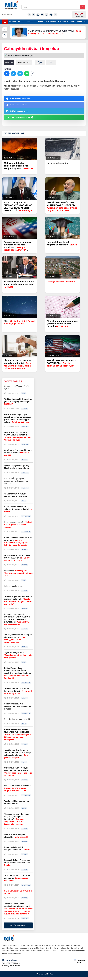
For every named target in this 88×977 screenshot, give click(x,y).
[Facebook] (29, 14)
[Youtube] (42, 14)
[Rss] (55, 14)
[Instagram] (38, 14)
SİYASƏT (21, 21)
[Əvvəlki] (4, 29)
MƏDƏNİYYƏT (63, 21)
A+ (40, 62)
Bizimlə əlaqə (7, 15)
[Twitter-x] (33, 14)
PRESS (79, 21)
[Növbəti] (4, 35)
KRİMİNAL (40, 21)
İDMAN (72, 21)
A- (51, 62)
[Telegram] (51, 14)
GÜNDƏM (12, 21)
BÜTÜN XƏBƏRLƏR (18, 925)
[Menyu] (5, 22)
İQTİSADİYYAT (51, 21)
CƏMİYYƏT (30, 21)
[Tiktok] (46, 14)
